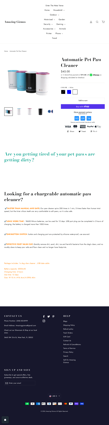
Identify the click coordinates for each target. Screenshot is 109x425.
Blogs (65, 321)
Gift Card (66, 337)
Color (67, 88)
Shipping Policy (69, 325)
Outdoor (53, 14)
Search (65, 356)
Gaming (60, 24)
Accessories (48, 28)
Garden (62, 19)
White (75, 92)
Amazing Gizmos (15, 22)
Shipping (64, 77)
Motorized (48, 19)
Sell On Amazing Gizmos (69, 361)
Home (47, 10)
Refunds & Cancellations (72, 344)
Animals (62, 28)
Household (58, 10)
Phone (58, 33)
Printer (49, 33)
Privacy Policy (68, 352)
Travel (54, 38)
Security (47, 24)
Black (63, 92)
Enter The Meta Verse (54, 5)
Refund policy (68, 329)
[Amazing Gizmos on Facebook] (44, 316)
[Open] (5, 419)
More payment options (83, 112)
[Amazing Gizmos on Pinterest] (53, 316)
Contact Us (67, 340)
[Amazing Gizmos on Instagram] (44, 320)
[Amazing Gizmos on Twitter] (48, 316)
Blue (69, 92)
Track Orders (68, 333)
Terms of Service (69, 348)
